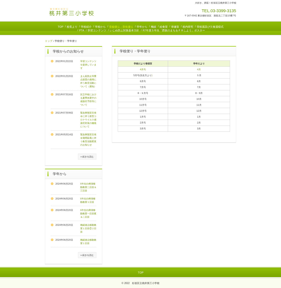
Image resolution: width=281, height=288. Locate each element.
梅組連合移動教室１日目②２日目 (88, 228)
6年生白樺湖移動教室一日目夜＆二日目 (88, 213)
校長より (72, 26)
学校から (100, 26)
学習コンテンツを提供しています (88, 64)
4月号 (143, 69)
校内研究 (188, 26)
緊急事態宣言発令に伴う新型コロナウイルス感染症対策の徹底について (88, 119)
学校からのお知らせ (68, 51)
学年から (142, 26)
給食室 (164, 26)
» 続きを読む (87, 156)
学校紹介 (86, 26)
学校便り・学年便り (121, 26)
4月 (199, 69)
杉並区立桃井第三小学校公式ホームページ (71, 12)
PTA (81, 30)
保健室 (175, 26)
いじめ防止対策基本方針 (124, 30)
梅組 (153, 26)
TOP (60, 26)
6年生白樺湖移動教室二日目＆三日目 (88, 187)
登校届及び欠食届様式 (210, 26)
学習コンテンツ (97, 30)
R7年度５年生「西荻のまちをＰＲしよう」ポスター (174, 30)
